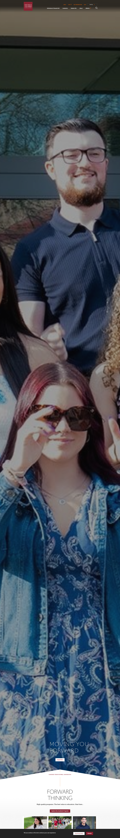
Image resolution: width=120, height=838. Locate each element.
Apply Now (60, 760)
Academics (65, 8)
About (81, 8)
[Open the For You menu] (92, 5)
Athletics (88, 8)
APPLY (64, 4)
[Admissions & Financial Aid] (45, 11)
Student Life (73, 8)
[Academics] (61, 11)
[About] (78, 11)
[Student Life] (69, 11)
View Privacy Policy (79, 833)
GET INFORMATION (78, 4)
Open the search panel (97, 8)
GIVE (85, 4)
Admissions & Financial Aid (53, 8)
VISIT (69, 4)
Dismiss (90, 833)
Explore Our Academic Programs (60, 811)
